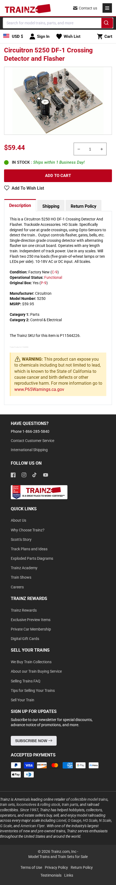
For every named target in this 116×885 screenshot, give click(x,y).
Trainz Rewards (24, 610)
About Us (18, 520)
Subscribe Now (31, 741)
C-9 (54, 272)
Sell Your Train (22, 700)
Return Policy (83, 206)
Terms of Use (31, 867)
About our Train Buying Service (36, 671)
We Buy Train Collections (31, 662)
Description (20, 205)
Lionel (61, 820)
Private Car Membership (31, 629)
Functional (53, 277)
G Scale (6, 826)
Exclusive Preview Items (30, 620)
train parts (70, 804)
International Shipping (29, 450)
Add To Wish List (28, 188)
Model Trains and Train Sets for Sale (58, 856)
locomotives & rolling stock (38, 804)
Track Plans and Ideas (29, 549)
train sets (7, 804)
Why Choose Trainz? (28, 530)
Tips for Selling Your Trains (33, 690)
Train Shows (21, 577)
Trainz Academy (24, 568)
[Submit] (107, 24)
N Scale (105, 820)
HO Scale (90, 820)
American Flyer (33, 826)
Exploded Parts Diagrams (32, 558)
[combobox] (58, 23)
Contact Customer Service (32, 440)
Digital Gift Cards (25, 638)
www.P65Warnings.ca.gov (39, 389)
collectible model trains (89, 799)
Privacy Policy (56, 867)
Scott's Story (21, 539)
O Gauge (74, 820)
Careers (17, 587)
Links (68, 875)
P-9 (43, 283)
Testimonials (51, 875)
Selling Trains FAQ (25, 681)
